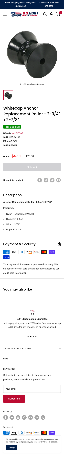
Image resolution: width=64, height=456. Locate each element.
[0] (58, 14)
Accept (11, 448)
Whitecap (17, 133)
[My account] (51, 14)
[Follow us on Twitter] (12, 417)
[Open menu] (5, 14)
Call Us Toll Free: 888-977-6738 (49, 4)
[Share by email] (58, 180)
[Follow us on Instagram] (18, 417)
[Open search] (45, 14)
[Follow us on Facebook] (5, 417)
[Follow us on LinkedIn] (36, 417)
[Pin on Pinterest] (46, 180)
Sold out (32, 167)
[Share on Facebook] (39, 180)
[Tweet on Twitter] (52, 180)
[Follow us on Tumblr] (43, 417)
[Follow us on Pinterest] (24, 417)
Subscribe (14, 398)
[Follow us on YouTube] (30, 417)
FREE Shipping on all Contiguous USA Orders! (20, 4)
